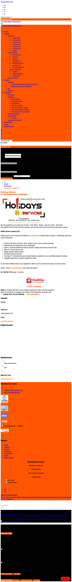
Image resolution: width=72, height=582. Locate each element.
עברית (47, 517)
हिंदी (25, 517)
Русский (33, 519)
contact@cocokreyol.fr (7, 321)
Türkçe (66, 517)
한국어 (14, 519)
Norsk (55, 517)
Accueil (6, 445)
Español (12, 515)
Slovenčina (63, 519)
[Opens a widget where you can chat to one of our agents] (65, 579)
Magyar (28, 517)
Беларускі (16, 517)
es (4, 9)
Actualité (6, 449)
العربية (38, 515)
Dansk (25, 515)
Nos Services (7, 451)
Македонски (60, 515)
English (7, 515)
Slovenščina (57, 519)
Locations (6, 447)
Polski (23, 519)
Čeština (22, 517)
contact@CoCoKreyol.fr (16, 268)
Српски (47, 519)
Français (16, 515)
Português (19, 519)
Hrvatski (33, 517)
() (7, 176)
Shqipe (51, 519)
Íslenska (52, 517)
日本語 (9, 519)
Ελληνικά (30, 515)
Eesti (34, 515)
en (4, 7)
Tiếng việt (28, 519)
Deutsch (3, 515)
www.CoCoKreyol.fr (34, 235)
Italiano (21, 515)
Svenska (43, 519)
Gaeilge (46, 515)
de (5, 5)
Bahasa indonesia (40, 517)
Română (38, 519)
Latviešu (55, 515)
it (4, 14)
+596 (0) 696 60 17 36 (7, 2)
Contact (6, 455)
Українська (4, 519)
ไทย (69, 517)
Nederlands (61, 517)
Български (11, 517)
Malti (6, 517)
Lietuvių (50, 515)
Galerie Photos (8, 453)
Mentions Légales (9, 458)
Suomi (41, 515)
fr (4, 12)
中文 (67, 519)
